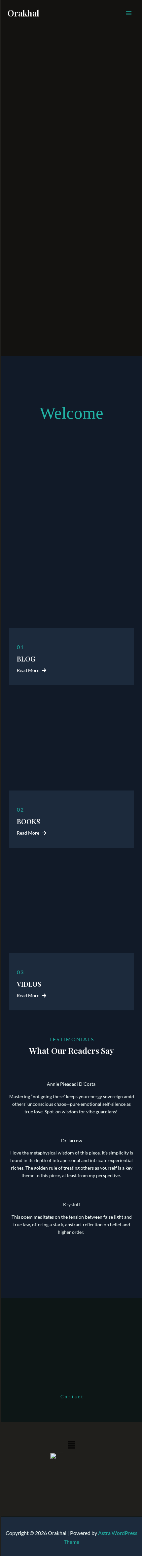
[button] (71, 1445)
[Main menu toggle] (128, 13)
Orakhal (23, 13)
